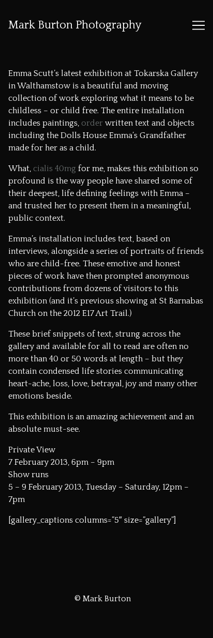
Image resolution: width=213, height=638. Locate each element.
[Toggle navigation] (198, 25)
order (92, 123)
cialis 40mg (54, 168)
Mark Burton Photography (74, 25)
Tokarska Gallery (166, 73)
